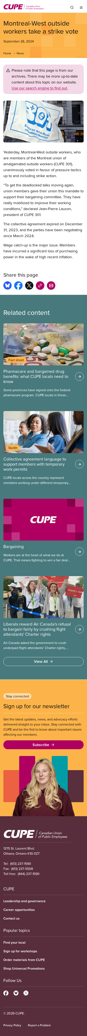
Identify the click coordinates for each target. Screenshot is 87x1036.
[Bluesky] (16, 992)
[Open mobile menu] (81, 7)
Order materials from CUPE (24, 959)
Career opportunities (19, 909)
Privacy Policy (12, 1025)
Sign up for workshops (20, 951)
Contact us (11, 918)
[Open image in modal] (43, 122)
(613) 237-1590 (20, 863)
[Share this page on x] (29, 286)
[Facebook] (5, 992)
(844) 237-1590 (28, 873)
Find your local (14, 942)
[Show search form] (72, 7)
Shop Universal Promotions (24, 968)
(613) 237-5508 (22, 868)
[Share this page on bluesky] (7, 286)
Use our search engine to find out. (40, 88)
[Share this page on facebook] (18, 286)
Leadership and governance (24, 901)
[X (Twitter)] (25, 992)
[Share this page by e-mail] (51, 286)
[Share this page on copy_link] (40, 286)
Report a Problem (39, 1025)
